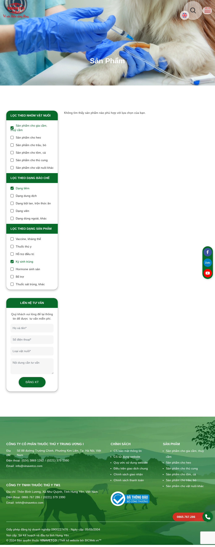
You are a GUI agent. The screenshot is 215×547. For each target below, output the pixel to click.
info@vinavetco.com (29, 466)
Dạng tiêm (22, 188)
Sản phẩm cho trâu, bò (31, 145)
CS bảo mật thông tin (128, 450)
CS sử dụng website (127, 456)
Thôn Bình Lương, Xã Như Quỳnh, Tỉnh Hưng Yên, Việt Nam (57, 491)
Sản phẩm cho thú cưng (32, 160)
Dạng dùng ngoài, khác (31, 218)
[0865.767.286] (207, 516)
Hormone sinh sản (28, 269)
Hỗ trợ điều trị (25, 254)
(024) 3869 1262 (33, 460)
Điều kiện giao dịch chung (131, 468)
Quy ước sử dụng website (131, 462)
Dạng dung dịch (26, 195)
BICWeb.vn (92, 540)
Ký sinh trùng (24, 261)
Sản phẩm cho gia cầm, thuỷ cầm (185, 453)
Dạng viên (22, 211)
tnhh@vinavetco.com (29, 502)
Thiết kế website (69, 540)
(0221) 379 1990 (57, 460)
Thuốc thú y (23, 246)
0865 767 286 (31, 497)
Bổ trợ (20, 276)
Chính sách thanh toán (129, 480)
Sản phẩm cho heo (28, 137)
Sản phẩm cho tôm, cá (31, 152)
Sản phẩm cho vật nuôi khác (35, 167)
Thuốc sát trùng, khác (30, 284)
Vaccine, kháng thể (28, 239)
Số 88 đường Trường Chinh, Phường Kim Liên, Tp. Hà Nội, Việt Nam (59, 453)
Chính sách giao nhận (128, 474)
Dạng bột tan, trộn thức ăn (33, 203)
